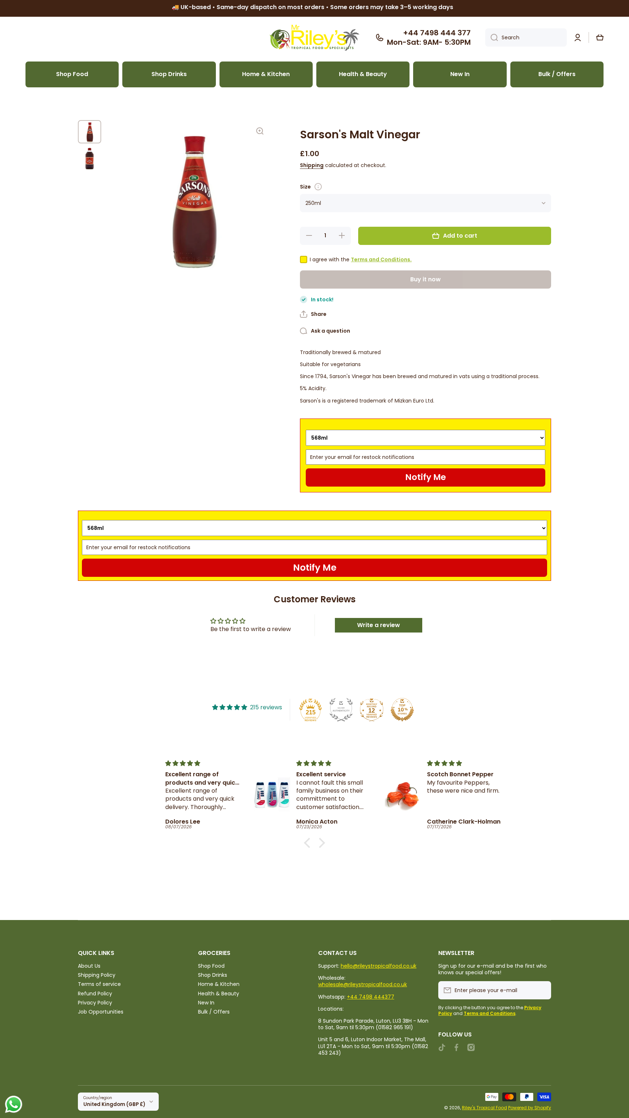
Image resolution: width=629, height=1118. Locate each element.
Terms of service (99, 983)
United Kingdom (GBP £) (114, 1104)
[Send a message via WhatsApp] (14, 1104)
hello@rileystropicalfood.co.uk (378, 966)
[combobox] (526, 37)
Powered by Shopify (529, 1108)
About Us (89, 965)
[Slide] (318, 186)
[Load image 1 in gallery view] (89, 131)
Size (305, 186)
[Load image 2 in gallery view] (89, 158)
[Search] (491, 37)
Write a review (378, 625)
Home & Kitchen (219, 983)
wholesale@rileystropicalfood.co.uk (362, 984)
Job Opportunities (100, 1011)
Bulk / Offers (214, 1011)
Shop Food (211, 965)
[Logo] (314, 37)
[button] (600, 37)
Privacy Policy (95, 1002)
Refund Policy (95, 993)
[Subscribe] (542, 990)
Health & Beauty (218, 993)
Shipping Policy (96, 974)
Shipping (312, 165)
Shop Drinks (212, 974)
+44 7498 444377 (370, 996)
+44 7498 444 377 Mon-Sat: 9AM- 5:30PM (429, 37)
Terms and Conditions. (381, 259)
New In (206, 1002)
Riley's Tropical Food (484, 1108)
